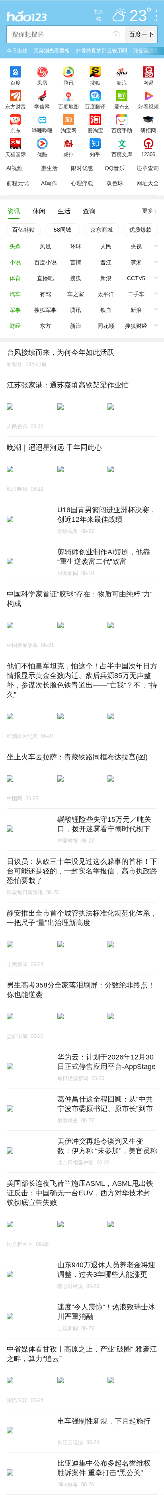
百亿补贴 (23, 230)
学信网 (42, 106)
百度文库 (121, 154)
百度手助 (121, 130)
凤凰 (42, 82)
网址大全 (148, 183)
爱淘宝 (95, 130)
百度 (15, 82)
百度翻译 (95, 106)
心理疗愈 (82, 183)
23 (138, 16)
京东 (15, 130)
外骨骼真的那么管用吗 (101, 51)
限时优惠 (82, 168)
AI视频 (14, 168)
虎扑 (68, 154)
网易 (148, 82)
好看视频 (148, 106)
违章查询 (148, 168)
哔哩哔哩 (42, 130)
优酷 (42, 154)
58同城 (62, 230)
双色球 (114, 183)
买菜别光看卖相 (51, 51)
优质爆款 (140, 230)
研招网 (148, 130)
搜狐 (95, 82)
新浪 (122, 82)
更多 (147, 210)
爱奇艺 (122, 106)
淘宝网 (68, 130)
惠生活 (49, 168)
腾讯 (68, 82)
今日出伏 (17, 51)
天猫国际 (15, 154)
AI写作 (49, 183)
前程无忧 (17, 183)
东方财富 (15, 106)
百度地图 (68, 106)
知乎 (95, 154)
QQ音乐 (115, 168)
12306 (148, 154)
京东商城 (101, 230)
